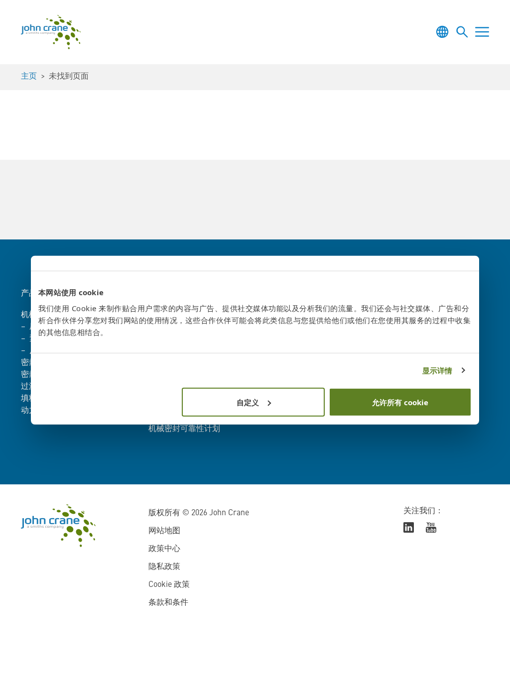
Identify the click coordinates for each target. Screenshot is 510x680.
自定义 (248, 402)
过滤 (29, 387)
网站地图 (164, 531)
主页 (29, 77)
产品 (29, 294)
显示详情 (437, 370)
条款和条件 (168, 603)
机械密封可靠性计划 (184, 429)
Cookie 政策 (169, 585)
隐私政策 (164, 567)
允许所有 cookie (400, 402)
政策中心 (164, 549)
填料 (29, 399)
